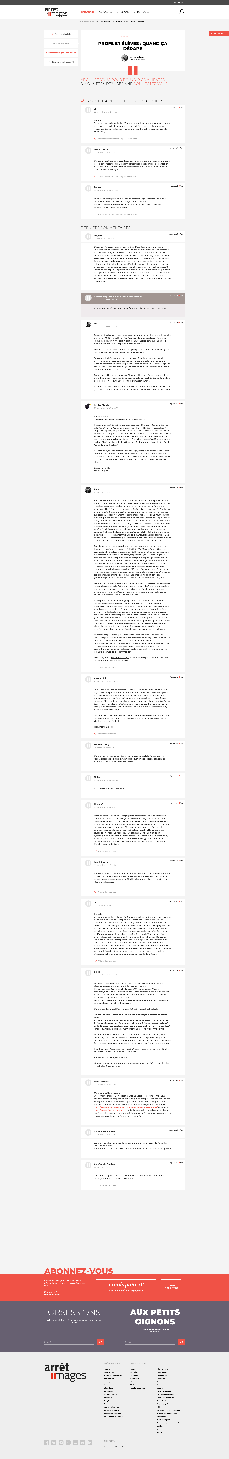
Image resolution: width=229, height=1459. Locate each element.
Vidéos (133, 1385)
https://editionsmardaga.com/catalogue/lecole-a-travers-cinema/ (126, 1107)
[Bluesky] (54, 1444)
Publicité (107, 1404)
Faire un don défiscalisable (167, 1413)
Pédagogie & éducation (112, 1413)
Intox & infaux (109, 1378)
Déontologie (108, 1388)
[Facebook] (47, 1444)
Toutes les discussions (165, 1401)
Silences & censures (111, 1410)
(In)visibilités (108, 1397)
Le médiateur (162, 1375)
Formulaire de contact (165, 1397)
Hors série (107, 1447)
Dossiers (133, 1382)
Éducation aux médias (165, 1382)
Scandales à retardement (113, 1375)
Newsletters (161, 1416)
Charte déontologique (165, 1394)
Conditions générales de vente (168, 1423)
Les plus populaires (137, 1388)
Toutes (132, 1369)
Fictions (107, 1369)
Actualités (105, 12)
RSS (158, 1429)
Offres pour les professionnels (168, 1410)
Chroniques (141, 12)
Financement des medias (113, 1416)
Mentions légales (163, 1420)
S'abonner (217, 33)
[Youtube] (61, 1444)
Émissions (123, 12)
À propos (160, 1385)
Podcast (160, 1432)
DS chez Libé (119, 1447)
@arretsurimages (137, 59)
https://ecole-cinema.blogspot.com (111, 1110)
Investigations (109, 1382)
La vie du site (162, 1372)
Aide (159, 1407)
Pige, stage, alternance (165, 1404)
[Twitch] (75, 1444)
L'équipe (160, 1388)
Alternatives (108, 1391)
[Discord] (83, 1444)
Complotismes (109, 1401)
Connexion (178, 2)
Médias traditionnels (111, 1407)
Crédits (159, 1426)
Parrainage (161, 1378)
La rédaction (137, 57)
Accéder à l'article (63, 34)
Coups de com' (109, 1372)
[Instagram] (68, 1444)
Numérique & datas (111, 1385)
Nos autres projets (164, 1391)
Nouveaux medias (110, 1394)
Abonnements (162, 1369)
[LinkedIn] (89, 1444)
